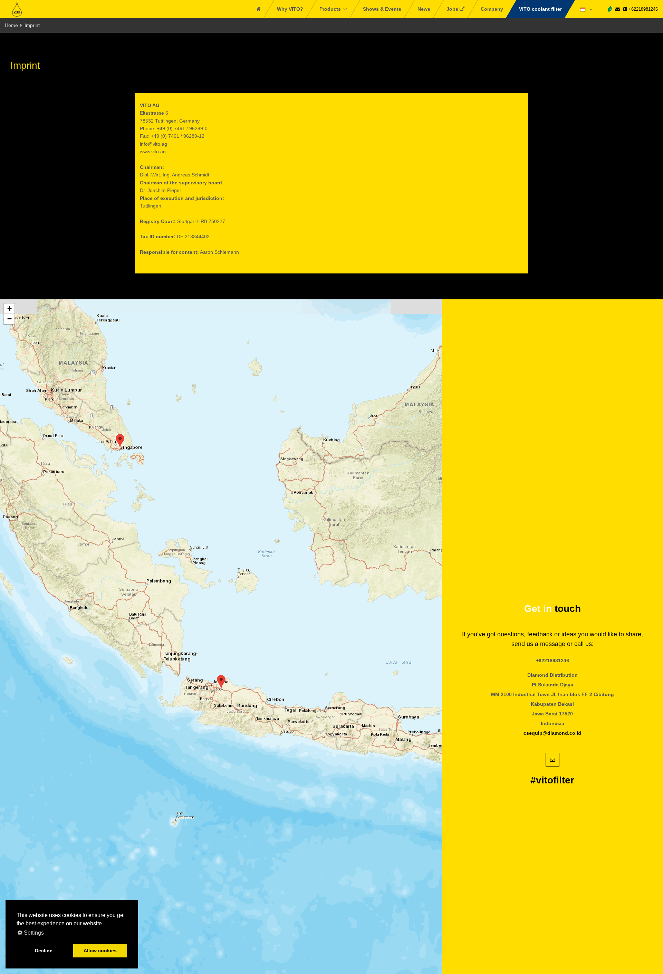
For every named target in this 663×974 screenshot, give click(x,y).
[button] (120, 441)
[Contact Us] (617, 9)
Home (11, 25)
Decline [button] (43, 950)
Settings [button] (33, 933)
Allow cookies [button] (100, 950)
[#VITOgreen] (610, 8)
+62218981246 (642, 9)
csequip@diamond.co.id (552, 733)
